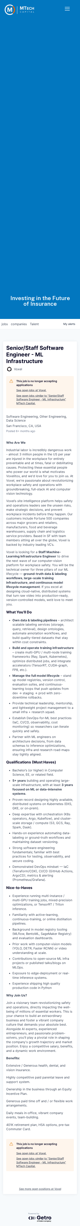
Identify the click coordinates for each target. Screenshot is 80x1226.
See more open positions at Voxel (40, 1188)
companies (19, 324)
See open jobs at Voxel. (31, 390)
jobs (5, 324)
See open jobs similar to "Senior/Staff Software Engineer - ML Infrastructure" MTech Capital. (41, 399)
